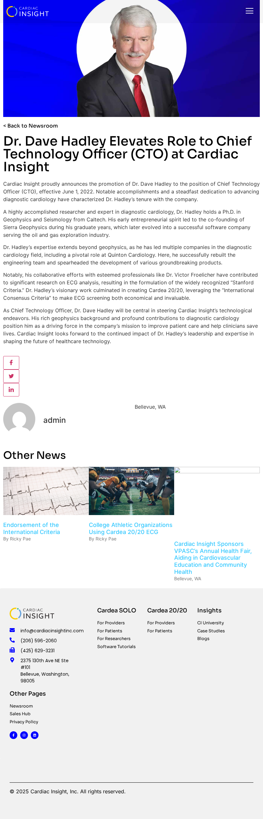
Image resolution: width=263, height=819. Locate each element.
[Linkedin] (34, 735)
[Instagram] (24, 735)
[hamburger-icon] (249, 11)
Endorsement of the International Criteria (31, 528)
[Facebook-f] (13, 735)
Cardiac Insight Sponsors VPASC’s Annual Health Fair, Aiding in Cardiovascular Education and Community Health (213, 557)
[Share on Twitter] (11, 376)
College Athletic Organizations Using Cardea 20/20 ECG (131, 528)
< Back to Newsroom (30, 125)
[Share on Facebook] (11, 362)
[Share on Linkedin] (11, 389)
